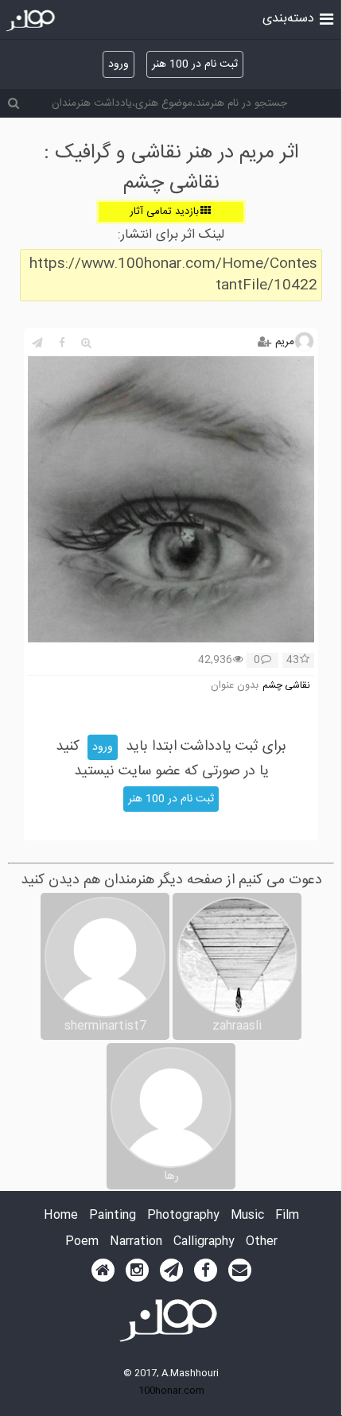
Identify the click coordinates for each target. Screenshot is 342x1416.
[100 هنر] (32, 20)
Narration (136, 1242)
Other (262, 1242)
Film (287, 1216)
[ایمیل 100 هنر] (239, 1270)
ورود (118, 64)
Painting (112, 1216)
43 (292, 661)
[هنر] (326, 17)
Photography (183, 1216)
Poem (82, 1242)
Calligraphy (204, 1242)
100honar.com (171, 1390)
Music (247, 1216)
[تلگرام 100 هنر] (171, 1270)
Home (61, 1216)
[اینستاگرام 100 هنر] (137, 1270)
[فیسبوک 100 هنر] (205, 1270)
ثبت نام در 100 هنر (195, 64)
